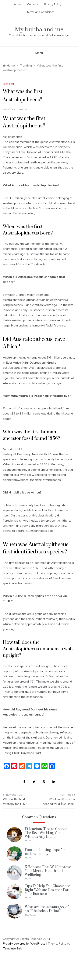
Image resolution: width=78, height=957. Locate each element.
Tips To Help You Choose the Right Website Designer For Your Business (48, 890)
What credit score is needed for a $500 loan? (59, 801)
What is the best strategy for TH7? (15, 801)
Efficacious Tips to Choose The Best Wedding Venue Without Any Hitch (46, 833)
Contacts (33, 4)
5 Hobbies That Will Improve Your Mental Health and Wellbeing (48, 871)
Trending (8, 83)
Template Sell (12, 948)
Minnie (23, 109)
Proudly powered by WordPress (24, 943)
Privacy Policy (52, 4)
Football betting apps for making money (45, 852)
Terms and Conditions (40, 12)
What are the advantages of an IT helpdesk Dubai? (47, 909)
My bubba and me (39, 29)
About (18, 4)
